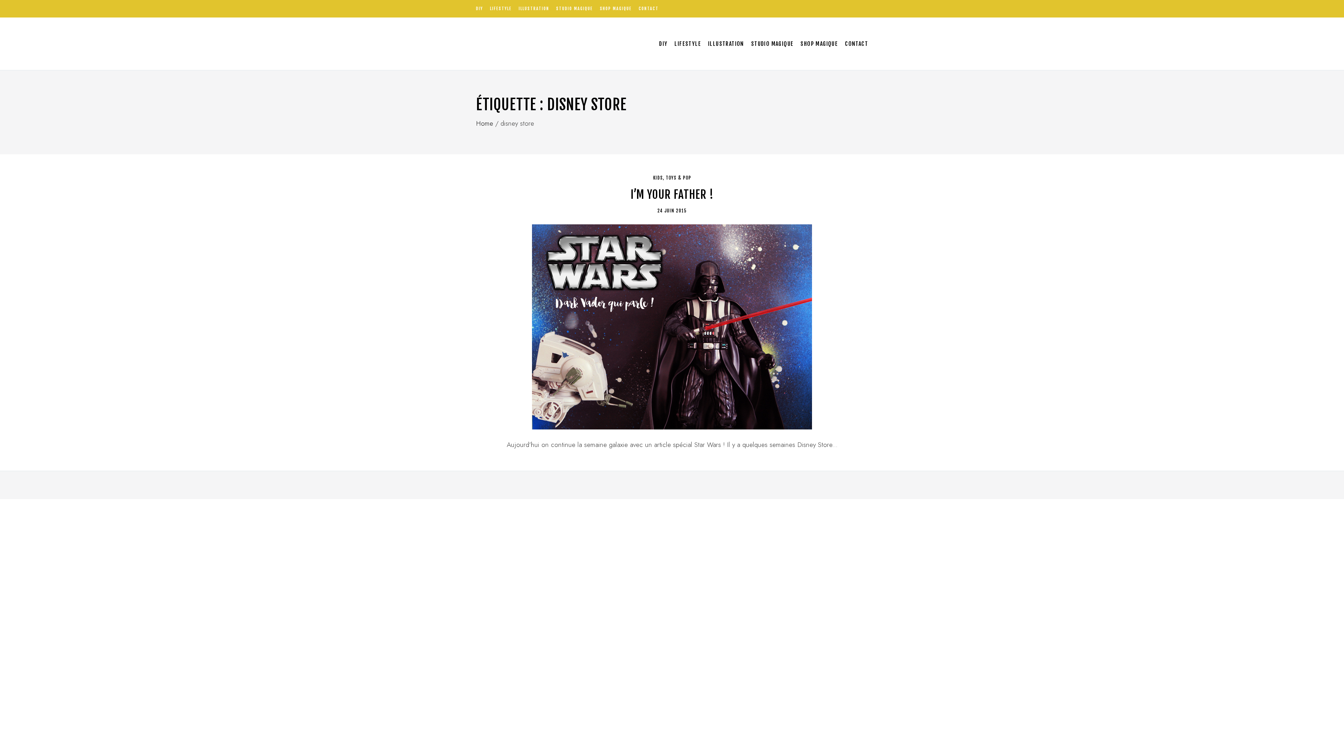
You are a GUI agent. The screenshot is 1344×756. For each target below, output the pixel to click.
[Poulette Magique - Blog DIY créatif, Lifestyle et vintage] (550, 44)
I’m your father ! (672, 195)
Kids (658, 178)
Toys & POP (678, 178)
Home (484, 123)
